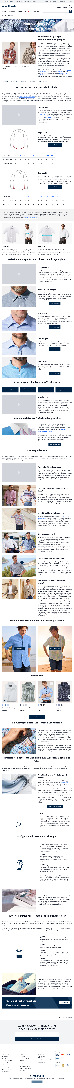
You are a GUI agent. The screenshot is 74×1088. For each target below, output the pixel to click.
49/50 (57, 196)
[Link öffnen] (23, 539)
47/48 (52, 196)
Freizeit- (69, 70)
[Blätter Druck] (56, 705)
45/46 (47, 196)
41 (28, 196)
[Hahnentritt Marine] (5, 705)
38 (15, 155)
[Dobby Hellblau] (2, 705)
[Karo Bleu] (8, 705)
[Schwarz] (44, 705)
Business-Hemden (45, 71)
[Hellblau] (38, 705)
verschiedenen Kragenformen (27, 97)
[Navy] (41, 705)
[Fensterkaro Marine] (20, 705)
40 (24, 196)
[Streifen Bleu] (26, 705)
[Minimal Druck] (62, 705)
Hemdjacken (59, 71)
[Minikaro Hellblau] (59, 705)
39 (20, 196)
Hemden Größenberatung (30, 217)
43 (37, 196)
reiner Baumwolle (65, 782)
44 (41, 196)
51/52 (63, 196)
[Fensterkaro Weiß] (23, 705)
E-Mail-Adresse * (20, 1034)
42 (33, 196)
